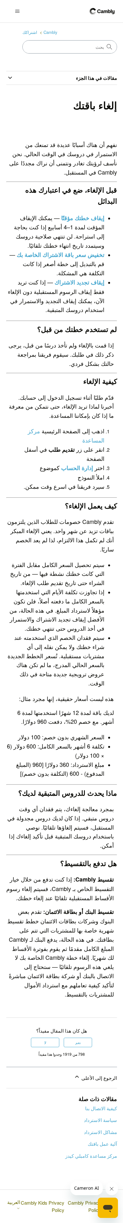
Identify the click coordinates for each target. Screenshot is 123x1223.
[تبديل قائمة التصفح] (17, 11)
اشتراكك (29, 32)
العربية (13, 1202)
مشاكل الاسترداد (100, 1132)
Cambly (50, 32)
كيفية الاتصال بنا (101, 1108)
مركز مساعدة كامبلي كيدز (91, 1155)
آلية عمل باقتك (102, 1143)
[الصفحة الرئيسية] (102, 11)
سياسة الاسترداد (100, 1120)
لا (45, 1042)
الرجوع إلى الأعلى (98, 1077)
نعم (78, 1042)
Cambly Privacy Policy (84, 1206)
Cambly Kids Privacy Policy (42, 1206)
